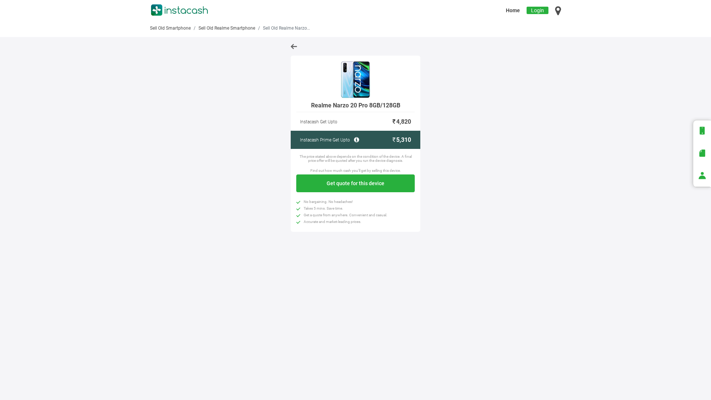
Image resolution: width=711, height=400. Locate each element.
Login (537, 10)
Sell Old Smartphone (170, 28)
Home (513, 10)
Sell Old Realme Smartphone (226, 28)
